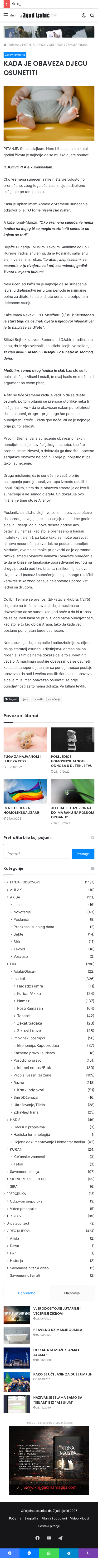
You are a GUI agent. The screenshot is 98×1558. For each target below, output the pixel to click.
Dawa (14, 1246)
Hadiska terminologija (32, 1134)
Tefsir (18, 1164)
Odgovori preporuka (26, 1201)
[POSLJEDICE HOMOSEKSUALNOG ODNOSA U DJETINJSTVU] (72, 739)
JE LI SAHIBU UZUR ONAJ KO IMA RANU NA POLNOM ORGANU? (72, 813)
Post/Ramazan (30, 1008)
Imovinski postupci (29, 1038)
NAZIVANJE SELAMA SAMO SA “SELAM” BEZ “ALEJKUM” (57, 1400)
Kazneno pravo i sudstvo (34, 1053)
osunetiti (38, 699)
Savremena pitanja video (29, 1268)
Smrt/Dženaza (26, 1097)
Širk (17, 941)
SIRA (14, 1186)
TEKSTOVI (14, 1216)
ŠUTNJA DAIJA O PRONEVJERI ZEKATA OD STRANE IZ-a (53, 4)
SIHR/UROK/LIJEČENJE (29, 1179)
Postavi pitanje (49, 1526)
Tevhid (19, 949)
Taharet (24, 1016)
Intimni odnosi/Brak (34, 1067)
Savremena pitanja (24, 1172)
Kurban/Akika (29, 993)
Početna (13, 45)
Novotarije (22, 912)
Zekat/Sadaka (29, 1023)
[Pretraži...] (92, 16)
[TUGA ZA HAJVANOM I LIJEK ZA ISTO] (25, 739)
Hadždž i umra (30, 986)
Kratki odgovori (30, 1090)
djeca (25, 699)
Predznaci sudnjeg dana (34, 927)
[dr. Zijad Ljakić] (39, 15)
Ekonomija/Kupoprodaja (38, 1045)
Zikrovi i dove (29, 1030)
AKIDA (15, 897)
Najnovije (72, 1293)
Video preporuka (23, 1209)
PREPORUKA (16, 1194)
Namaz (23, 1001)
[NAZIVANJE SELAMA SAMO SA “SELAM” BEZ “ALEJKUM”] (17, 1404)
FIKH (59, 45)
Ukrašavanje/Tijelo (29, 1105)
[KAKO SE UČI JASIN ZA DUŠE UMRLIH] (17, 1382)
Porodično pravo (27, 1060)
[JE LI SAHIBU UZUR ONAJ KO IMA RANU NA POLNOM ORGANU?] (72, 791)
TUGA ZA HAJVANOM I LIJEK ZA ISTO (22, 759)
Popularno (26, 1293)
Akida (14, 1238)
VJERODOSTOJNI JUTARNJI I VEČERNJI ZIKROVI (57, 1311)
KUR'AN (16, 1149)
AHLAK (16, 890)
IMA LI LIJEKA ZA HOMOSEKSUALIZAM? (22, 810)
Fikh (13, 1253)
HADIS (15, 1120)
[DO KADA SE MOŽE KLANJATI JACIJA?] (17, 1358)
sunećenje (54, 699)
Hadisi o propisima (29, 1127)
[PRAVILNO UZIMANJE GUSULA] (17, 1335)
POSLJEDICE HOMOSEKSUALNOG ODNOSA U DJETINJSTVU (72, 761)
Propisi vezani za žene (32, 1075)
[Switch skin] (83, 16)
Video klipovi (79, 1518)
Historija (16, 1261)
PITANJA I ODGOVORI (38, 45)
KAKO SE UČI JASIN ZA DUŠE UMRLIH (63, 1374)
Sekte (18, 934)
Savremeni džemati (25, 1275)
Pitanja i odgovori (54, 1518)
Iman (18, 904)
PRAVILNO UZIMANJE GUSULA (57, 1329)
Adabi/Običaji (25, 971)
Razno (19, 1082)
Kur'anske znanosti (29, 1156)
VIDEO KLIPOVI (18, 1231)
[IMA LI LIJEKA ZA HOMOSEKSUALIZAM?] (25, 791)
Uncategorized (17, 1223)
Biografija (31, 1518)
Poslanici (21, 919)
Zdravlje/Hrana (77, 45)
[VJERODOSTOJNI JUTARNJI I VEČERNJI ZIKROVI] (17, 1315)
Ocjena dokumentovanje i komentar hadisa (49, 1142)
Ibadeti (19, 978)
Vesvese (21, 956)
